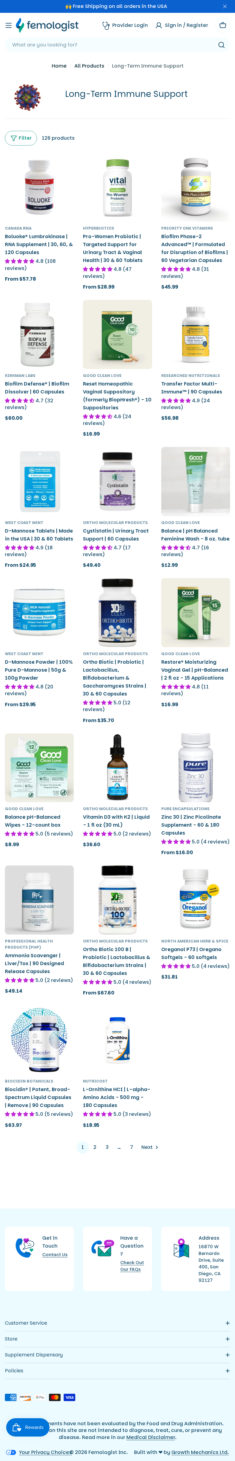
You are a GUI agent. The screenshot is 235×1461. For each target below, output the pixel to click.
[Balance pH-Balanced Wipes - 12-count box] (39, 767)
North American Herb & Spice (194, 941)
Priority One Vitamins (187, 228)
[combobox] (117, 45)
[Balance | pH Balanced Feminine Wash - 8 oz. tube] (195, 481)
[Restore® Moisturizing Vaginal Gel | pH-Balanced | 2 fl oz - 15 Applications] (195, 612)
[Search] (221, 45)
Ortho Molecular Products (115, 522)
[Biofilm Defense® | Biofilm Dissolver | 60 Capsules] (39, 334)
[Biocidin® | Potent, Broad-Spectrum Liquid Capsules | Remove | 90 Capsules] (39, 1040)
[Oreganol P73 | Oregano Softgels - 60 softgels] (195, 899)
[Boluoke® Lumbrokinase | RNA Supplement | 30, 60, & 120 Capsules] (39, 187)
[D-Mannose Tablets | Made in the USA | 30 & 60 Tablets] (39, 481)
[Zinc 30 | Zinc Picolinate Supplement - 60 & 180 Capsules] (195, 767)
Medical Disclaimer (150, 1437)
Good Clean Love (102, 375)
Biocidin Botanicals (29, 1081)
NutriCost (95, 1081)
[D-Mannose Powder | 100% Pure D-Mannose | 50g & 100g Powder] (39, 612)
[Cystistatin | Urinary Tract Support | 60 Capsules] (117, 481)
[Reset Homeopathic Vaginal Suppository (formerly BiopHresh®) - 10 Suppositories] (117, 334)
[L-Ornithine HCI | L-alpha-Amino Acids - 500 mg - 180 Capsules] (117, 1040)
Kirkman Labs (20, 375)
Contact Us (55, 1255)
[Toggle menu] (8, 25)
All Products (89, 65)
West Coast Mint (24, 522)
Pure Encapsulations (185, 808)
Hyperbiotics (98, 228)
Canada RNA (18, 228)
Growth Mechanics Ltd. (200, 1452)
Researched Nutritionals (190, 375)
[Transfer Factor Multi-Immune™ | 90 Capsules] (195, 334)
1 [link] (82, 1147)
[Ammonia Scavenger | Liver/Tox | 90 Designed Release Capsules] (39, 899)
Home (59, 65)
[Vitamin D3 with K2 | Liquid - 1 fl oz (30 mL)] (117, 767)
